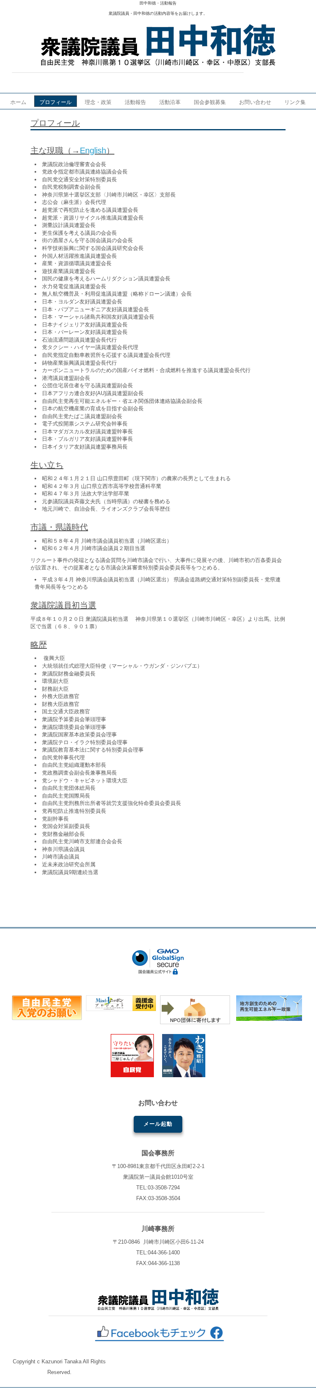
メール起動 (158, 1124)
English (93, 150)
